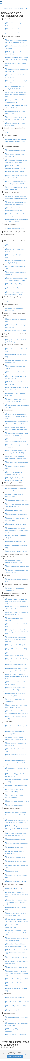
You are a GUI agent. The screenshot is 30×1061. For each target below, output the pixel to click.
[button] (1, 1)
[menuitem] (1, 4)
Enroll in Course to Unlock (15, 1056)
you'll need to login (22, 1054)
